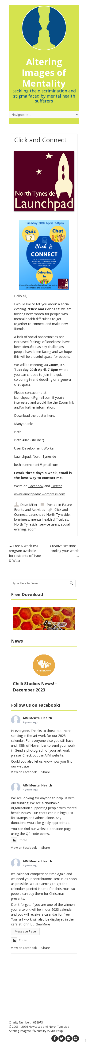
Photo (23, 840)
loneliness (21, 519)
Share (45, 772)
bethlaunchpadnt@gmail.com (36, 464)
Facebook (35, 486)
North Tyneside (26, 524)
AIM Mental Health (37, 718)
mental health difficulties (49, 519)
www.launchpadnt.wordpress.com (39, 494)
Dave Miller (28, 504)
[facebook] (54, 1038)
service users (49, 524)
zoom (32, 529)
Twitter (56, 486)
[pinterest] (75, 1038)
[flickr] (68, 1038)
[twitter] (61, 1038)
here (50, 415)
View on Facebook (24, 772)
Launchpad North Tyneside (49, 514)
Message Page (25, 931)
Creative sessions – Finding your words (64, 551)
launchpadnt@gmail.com (32, 397)
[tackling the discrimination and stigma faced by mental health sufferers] (44, 25)
